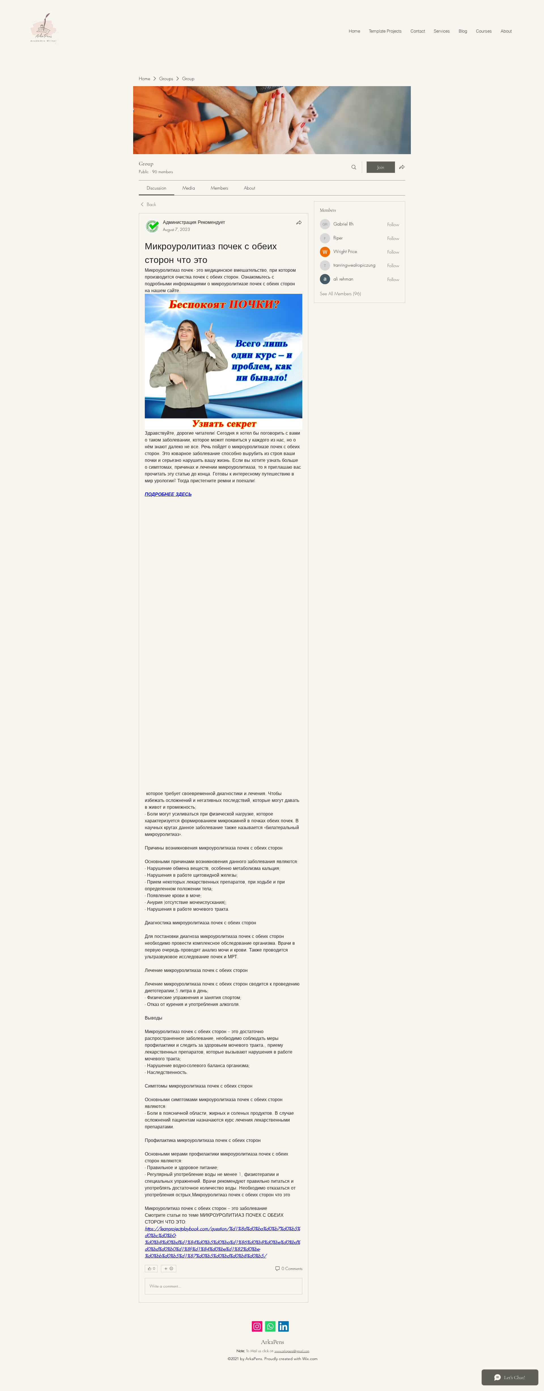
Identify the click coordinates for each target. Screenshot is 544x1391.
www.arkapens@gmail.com (292, 1351)
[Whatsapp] (272, 1327)
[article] (223, 757)
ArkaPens (272, 1342)
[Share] (299, 222)
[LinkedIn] (286, 1327)
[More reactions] (168, 1268)
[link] (156, 188)
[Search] (353, 167)
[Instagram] (258, 1327)
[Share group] (401, 166)
